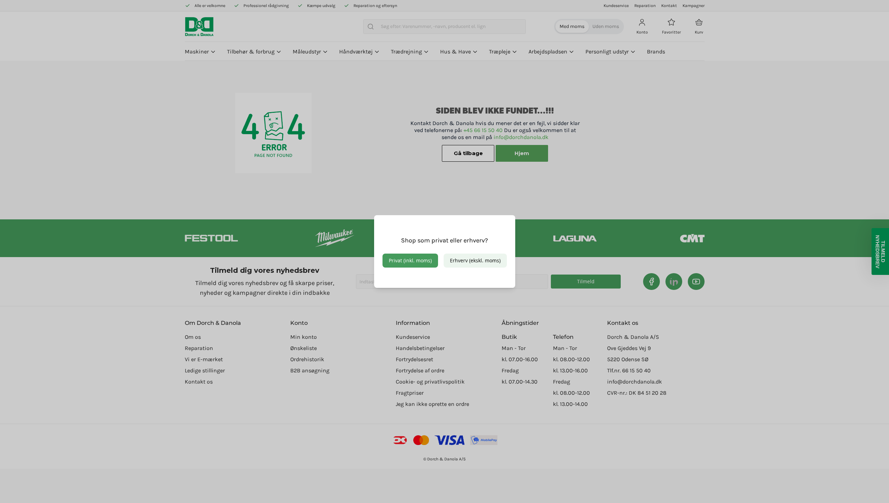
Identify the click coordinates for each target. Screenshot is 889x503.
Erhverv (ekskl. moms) (475, 260)
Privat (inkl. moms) (410, 260)
